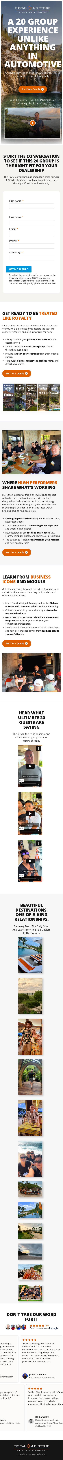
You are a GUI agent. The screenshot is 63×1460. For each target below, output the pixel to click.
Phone (13, 241)
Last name (15, 217)
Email (12, 229)
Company (14, 252)
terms (35, 277)
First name (15, 201)
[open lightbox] (30, 955)
